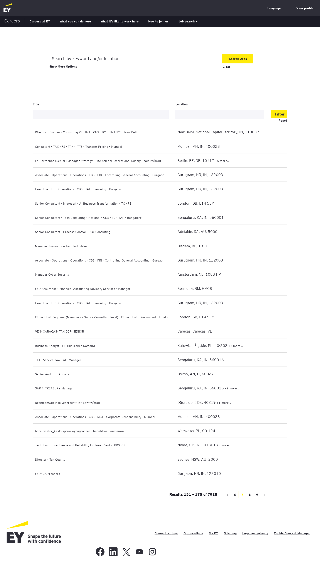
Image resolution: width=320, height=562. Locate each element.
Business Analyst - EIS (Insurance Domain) (65, 346)
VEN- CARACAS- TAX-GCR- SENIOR (59, 331)
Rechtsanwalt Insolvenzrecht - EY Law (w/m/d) (67, 402)
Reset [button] (282, 120)
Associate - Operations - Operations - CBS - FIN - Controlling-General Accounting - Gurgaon (99, 175)
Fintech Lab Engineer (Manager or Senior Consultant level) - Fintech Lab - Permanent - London (102, 317)
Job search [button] (186, 21)
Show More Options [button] (63, 66)
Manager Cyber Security (52, 274)
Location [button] (181, 104)
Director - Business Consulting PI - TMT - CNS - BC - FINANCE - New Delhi (86, 132)
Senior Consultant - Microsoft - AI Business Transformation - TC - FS (83, 203)
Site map (230, 533)
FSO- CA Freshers (47, 473)
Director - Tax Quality (50, 459)
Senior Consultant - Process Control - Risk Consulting (72, 232)
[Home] (7, 8)
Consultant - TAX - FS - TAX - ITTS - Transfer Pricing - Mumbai (78, 146)
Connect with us (166, 533)
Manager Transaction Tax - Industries (61, 246)
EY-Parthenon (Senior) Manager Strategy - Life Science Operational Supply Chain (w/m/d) (98, 161)
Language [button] (274, 8)
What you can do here (75, 21)
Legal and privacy (255, 533)
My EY (213, 533)
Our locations (193, 533)
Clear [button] (226, 67)
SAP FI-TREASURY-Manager (54, 388)
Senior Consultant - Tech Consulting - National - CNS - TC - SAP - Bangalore (88, 217)
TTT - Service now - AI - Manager (58, 360)
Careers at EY (40, 21)
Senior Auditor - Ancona (52, 374)
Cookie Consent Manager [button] (292, 533)
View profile (304, 8)
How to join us (158, 21)
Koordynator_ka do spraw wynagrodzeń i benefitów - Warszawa (79, 431)
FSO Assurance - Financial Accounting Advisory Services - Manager (82, 288)
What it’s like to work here (120, 21)
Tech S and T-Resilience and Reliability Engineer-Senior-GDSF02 (80, 445)
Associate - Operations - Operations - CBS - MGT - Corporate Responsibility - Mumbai (95, 417)
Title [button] (36, 104)
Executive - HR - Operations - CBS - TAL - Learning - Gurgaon (78, 189)
